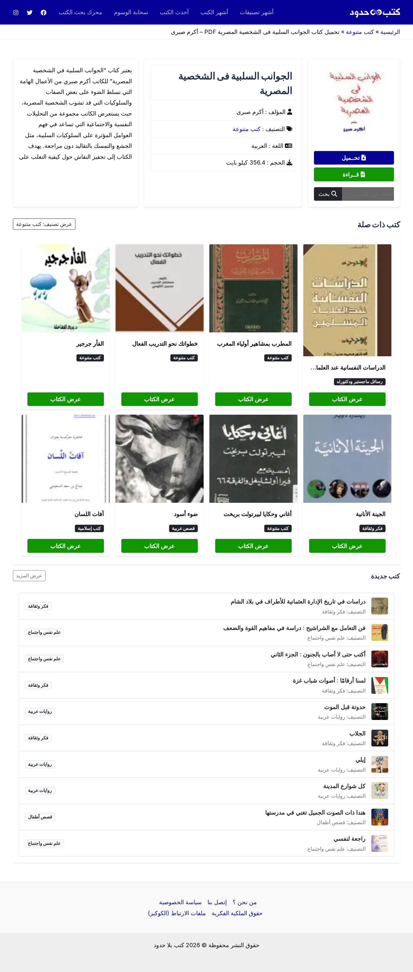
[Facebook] (43, 12)
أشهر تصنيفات (257, 12)
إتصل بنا (217, 902)
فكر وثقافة (372, 528)
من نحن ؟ (245, 902)
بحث (324, 193)
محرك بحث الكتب (80, 12)
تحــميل (351, 157)
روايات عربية (40, 711)
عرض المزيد (29, 575)
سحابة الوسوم (131, 12)
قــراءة (352, 174)
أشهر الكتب (214, 12)
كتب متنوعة (360, 31)
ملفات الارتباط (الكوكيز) (177, 913)
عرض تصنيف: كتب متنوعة (44, 224)
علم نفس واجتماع (44, 632)
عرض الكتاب (347, 399)
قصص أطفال (40, 816)
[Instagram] (16, 12)
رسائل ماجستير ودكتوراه (360, 381)
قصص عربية (183, 528)
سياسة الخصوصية (180, 902)
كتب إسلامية (89, 528)
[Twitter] (30, 12)
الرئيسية (390, 31)
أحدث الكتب (174, 12)
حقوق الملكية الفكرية (237, 913)
